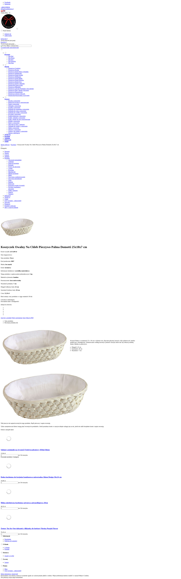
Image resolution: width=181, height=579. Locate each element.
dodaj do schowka (6, 304)
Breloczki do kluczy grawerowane (18, 102)
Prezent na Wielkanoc (14, 77)
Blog (6, 569)
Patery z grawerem (13, 123)
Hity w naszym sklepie (11, 207)
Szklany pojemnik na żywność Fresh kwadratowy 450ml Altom (25, 450)
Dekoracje (8, 195)
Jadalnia (7, 156)
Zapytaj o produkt (6, 318)
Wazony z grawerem (14, 129)
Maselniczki (11, 172)
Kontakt (7, 549)
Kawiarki (11, 170)
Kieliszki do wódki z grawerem (17, 112)
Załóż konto (8, 35)
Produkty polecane (10, 206)
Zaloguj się (8, 34)
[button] (2, 11)
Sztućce (10, 192)
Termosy (10, 194)
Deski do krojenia (13, 163)
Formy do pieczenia (14, 167)
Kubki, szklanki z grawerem (16, 118)
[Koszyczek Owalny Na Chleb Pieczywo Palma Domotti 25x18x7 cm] (17, 242)
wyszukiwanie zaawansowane (10, 47)
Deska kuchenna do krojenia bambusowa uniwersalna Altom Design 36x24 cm (31, 477)
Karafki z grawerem (14, 107)
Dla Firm (11, 63)
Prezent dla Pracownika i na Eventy (19, 95)
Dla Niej (10, 56)
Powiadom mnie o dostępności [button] (10, 301)
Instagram (7, 4)
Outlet (6, 199)
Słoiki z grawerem (13, 128)
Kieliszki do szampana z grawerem (18, 109)
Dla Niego (11, 58)
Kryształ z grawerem (14, 114)
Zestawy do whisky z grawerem (17, 131)
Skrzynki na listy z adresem (16, 124)
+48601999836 (5, 7)
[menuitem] (83, 58)
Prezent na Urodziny (14, 68)
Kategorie (4, 148)
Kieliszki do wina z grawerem (17, 111)
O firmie (7, 547)
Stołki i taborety (13, 190)
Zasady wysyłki (9, 556)
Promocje (7, 204)
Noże (10, 180)
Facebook (7, 2)
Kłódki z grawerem (14, 121)
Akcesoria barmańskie (14, 160)
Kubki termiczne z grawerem (17, 116)
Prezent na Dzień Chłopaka (16, 83)
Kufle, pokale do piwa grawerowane (19, 119)
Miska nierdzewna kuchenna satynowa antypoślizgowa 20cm (24, 503)
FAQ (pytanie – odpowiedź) (13, 201)
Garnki (10, 168)
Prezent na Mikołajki (14, 87)
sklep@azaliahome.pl (7, 9)
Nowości (7, 202)
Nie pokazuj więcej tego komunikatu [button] (12, 577)
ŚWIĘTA (7, 197)
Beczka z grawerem (14, 101)
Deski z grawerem (13, 104)
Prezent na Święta (13, 70)
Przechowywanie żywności (16, 185)
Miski (10, 175)
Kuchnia (7, 158)
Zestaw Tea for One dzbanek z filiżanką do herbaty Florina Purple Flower (29, 528)
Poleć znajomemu (17, 318)
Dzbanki (10, 165)
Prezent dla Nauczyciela (15, 85)
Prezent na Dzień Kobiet (15, 75)
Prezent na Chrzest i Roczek (16, 94)
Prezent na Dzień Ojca (15, 82)
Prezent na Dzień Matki (15, 78)
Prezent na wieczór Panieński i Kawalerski (21, 88)
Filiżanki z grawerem (14, 106)
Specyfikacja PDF (28, 318)
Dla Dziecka (12, 61)
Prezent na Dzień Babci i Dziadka (18, 72)
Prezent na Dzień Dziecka (16, 80)
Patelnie (10, 182)
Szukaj (7, 562)
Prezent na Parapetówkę (15, 92)
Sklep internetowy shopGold (9, 574)
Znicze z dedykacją (14, 133)
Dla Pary (11, 59)
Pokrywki (11, 184)
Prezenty (7, 151)
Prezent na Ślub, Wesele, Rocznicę (18, 90)
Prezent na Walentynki (15, 73)
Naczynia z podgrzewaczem (16, 177)
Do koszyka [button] (24, 455)
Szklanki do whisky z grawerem (17, 126)
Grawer (7, 155)
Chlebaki (11, 161)
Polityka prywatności (11, 541)
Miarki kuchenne (13, 173)
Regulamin (8, 539)
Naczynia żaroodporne (15, 178)
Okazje (7, 153)
